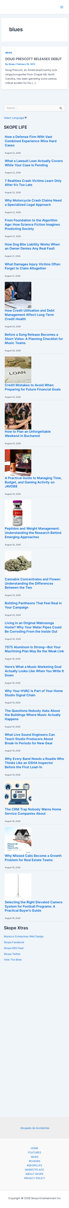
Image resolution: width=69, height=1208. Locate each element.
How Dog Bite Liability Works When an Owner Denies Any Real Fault (32, 246)
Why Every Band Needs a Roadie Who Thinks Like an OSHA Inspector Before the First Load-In (34, 763)
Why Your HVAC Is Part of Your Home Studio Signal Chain (34, 693)
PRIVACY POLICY (34, 1178)
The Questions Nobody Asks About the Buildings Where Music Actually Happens (33, 715)
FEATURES (34, 1152)
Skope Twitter (12, 954)
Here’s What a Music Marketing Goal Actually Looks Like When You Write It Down (34, 671)
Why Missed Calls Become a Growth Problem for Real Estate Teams (33, 858)
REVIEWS (34, 1161)
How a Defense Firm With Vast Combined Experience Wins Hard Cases (31, 141)
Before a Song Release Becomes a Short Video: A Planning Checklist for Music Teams (34, 339)
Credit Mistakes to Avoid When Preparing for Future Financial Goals (33, 387)
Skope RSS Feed (14, 948)
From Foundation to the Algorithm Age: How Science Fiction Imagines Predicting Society (32, 224)
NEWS (8, 52)
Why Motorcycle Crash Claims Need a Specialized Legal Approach (33, 202)
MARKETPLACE (34, 1169)
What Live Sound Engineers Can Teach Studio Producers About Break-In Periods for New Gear (30, 739)
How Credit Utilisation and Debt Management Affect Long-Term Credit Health (29, 314)
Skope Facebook (14, 942)
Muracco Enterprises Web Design (24, 936)
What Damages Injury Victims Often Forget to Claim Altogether (32, 266)
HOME (34, 1148)
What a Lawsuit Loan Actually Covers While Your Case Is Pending (34, 163)
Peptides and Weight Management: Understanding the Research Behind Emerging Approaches (33, 532)
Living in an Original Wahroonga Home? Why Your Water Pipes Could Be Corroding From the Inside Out (33, 627)
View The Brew (13, 959)
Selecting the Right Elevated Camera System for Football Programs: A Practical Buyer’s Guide (33, 906)
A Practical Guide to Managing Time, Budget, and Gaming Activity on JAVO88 (33, 482)
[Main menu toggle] (61, 7)
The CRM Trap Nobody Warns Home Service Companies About (33, 811)
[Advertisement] (34, 1019)
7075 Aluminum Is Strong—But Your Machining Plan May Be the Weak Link (34, 649)
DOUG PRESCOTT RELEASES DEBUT (33, 59)
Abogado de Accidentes (34, 1128)
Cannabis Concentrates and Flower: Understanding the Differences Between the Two (33, 583)
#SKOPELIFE (34, 1165)
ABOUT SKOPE (34, 1174)
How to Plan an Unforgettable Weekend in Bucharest (28, 433)
